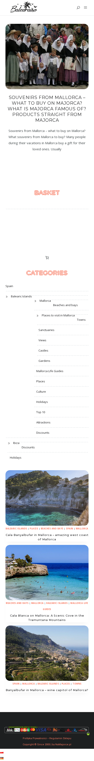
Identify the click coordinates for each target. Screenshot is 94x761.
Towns (81, 320)
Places (40, 381)
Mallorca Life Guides (49, 371)
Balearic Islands (21, 296)
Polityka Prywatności (35, 738)
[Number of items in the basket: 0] (47, 257)
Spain (9, 286)
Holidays (42, 402)
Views (42, 340)
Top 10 (40, 412)
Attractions (43, 422)
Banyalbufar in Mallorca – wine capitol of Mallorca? (47, 690)
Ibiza (16, 443)
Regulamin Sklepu (60, 738)
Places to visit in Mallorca (58, 315)
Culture (41, 392)
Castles (43, 350)
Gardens (44, 361)
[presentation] (47, 497)
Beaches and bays (65, 305)
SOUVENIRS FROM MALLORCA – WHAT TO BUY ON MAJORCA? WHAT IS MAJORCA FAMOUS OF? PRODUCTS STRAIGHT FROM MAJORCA (47, 109)
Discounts (42, 433)
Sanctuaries (46, 330)
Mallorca (45, 301)
